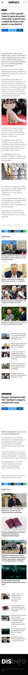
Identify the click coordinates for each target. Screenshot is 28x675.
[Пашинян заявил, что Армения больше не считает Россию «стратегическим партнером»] (14, 500)
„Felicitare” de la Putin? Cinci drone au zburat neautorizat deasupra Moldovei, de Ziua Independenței (18, 366)
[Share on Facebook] (5, 30)
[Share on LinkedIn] (19, 30)
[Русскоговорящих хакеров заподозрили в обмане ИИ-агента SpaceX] (14, 572)
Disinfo (3, 670)
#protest (10, 225)
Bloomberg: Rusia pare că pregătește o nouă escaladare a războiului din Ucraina (13, 302)
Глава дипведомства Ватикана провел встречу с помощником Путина (18, 638)
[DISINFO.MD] (14, 2)
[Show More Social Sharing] (25, 30)
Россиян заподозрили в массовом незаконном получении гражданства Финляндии (13, 534)
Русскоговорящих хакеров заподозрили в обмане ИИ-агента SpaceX (13, 582)
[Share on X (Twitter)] (12, 30)
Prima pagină (4, 6)
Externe (4, 10)
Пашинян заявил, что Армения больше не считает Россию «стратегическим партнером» (12, 510)
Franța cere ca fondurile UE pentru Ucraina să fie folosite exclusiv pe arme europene (13, 323)
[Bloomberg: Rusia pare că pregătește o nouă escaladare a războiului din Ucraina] (14, 292)
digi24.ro (12, 65)
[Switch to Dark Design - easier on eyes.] (23, 2)
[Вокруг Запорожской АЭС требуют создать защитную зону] (14, 420)
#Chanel (4, 225)
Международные (6, 393)
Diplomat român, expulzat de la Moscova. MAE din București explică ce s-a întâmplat (13, 280)
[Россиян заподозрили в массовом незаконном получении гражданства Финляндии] (14, 524)
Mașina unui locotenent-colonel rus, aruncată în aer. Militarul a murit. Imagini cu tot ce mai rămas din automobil (13, 258)
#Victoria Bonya (18, 225)
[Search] (26, 2)
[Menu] (2, 2)
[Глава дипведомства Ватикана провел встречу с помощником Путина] (5, 640)
